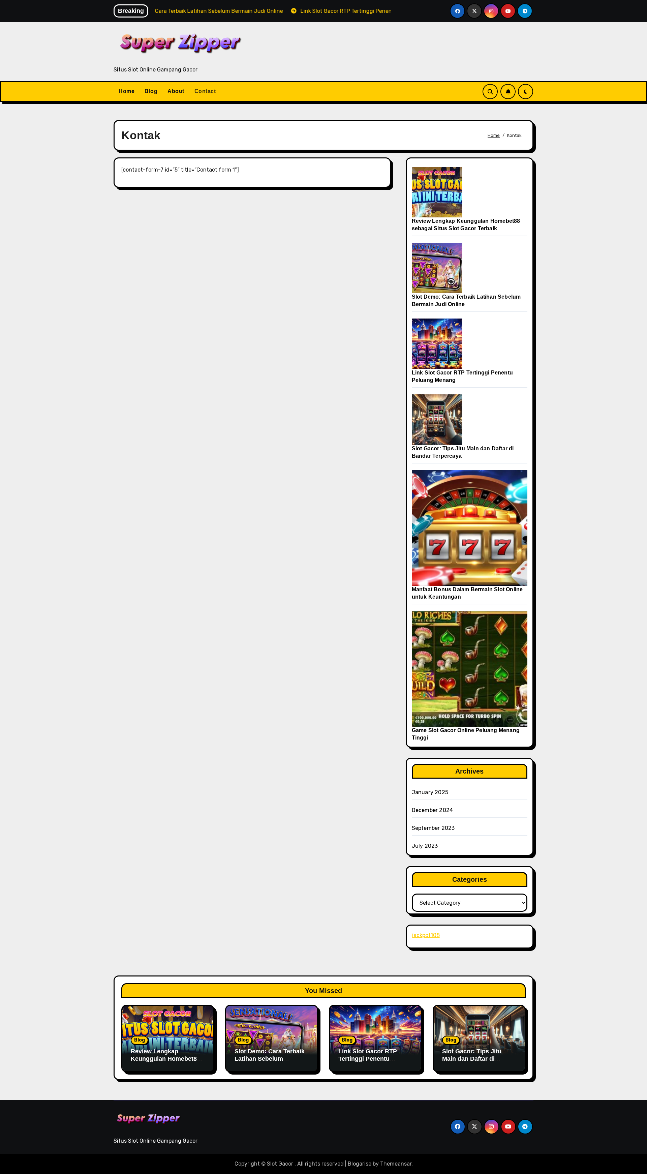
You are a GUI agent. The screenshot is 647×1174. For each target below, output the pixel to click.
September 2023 (433, 828)
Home (126, 91)
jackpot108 (426, 935)
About (175, 91)
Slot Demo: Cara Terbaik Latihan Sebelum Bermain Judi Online (270, 1058)
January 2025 (430, 792)
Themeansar (395, 1164)
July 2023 (425, 846)
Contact (205, 91)
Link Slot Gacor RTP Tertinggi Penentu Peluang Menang (367, 1058)
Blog (151, 91)
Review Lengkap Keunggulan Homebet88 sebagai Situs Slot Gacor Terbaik (166, 1062)
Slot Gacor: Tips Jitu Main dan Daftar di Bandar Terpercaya (471, 1058)
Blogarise (359, 1164)
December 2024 (432, 810)
